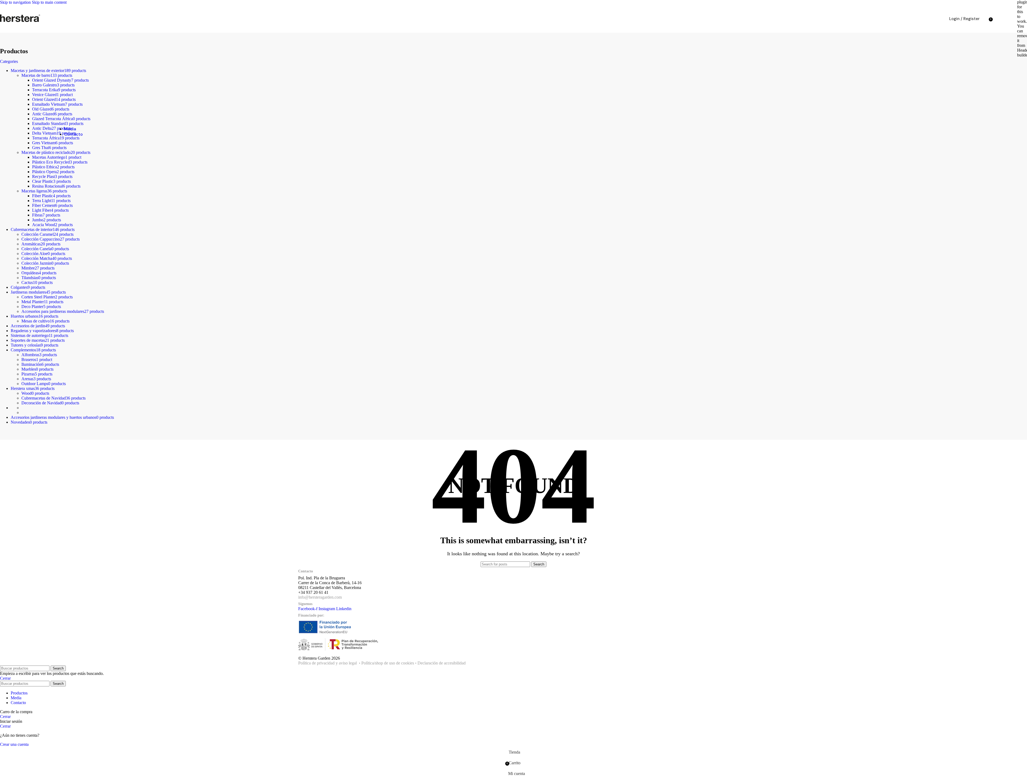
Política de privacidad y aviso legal (327, 663)
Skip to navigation (16, 2)
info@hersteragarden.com (320, 597)
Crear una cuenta (14, 744)
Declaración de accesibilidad (441, 663)
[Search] (985, 18)
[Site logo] (20, 22)
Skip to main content (49, 2)
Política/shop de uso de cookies (387, 663)
